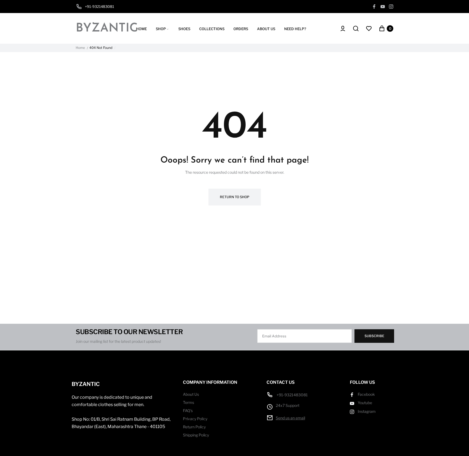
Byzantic (107, 28)
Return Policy (194, 427)
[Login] (342, 28)
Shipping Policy (196, 435)
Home (80, 48)
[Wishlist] (369, 28)
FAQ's (188, 410)
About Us (191, 394)
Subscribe (374, 336)
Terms (188, 402)
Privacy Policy (195, 418)
